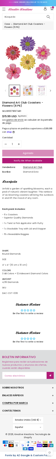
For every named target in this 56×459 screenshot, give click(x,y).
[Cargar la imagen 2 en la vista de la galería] (28, 90)
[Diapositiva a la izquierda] (5, 90)
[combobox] (28, 16)
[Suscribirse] (50, 375)
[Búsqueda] (48, 16)
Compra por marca (15, 403)
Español (19, 427)
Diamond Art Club (32, 167)
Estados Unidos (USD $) (27, 419)
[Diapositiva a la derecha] (50, 90)
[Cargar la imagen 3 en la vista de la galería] (41, 90)
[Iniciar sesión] (45, 8)
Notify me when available (28, 160)
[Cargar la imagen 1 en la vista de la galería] (14, 90)
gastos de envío (15, 119)
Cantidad (7, 137)
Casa (7, 23)
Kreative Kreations (24, 434)
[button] (5, 9)
